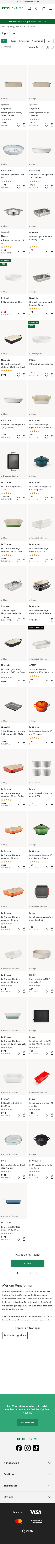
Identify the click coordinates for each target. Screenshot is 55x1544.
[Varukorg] (43, 8)
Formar (19, 26)
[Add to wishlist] (18, 125)
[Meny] (50, 8)
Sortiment (10, 1474)
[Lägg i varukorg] (24, 125)
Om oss (8, 1497)
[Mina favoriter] (36, 8)
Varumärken (37, 41)
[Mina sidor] (29, 8)
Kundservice (11, 1463)
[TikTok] (36, 1448)
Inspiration (10, 1485)
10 (29, 1273)
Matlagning (8, 26)
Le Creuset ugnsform (15, 1335)
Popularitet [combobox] (33, 47)
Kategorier (24, 41)
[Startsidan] (12, 8)
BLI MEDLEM (27, 1422)
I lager (13, 41)
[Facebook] (19, 1448)
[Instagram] (27, 1448)
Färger (49, 41)
